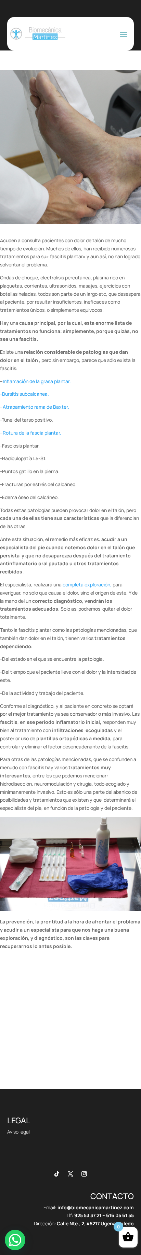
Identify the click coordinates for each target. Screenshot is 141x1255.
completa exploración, (87, 584)
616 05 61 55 (120, 1215)
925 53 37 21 (87, 1215)
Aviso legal (18, 1131)
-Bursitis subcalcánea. (24, 394)
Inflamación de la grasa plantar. (37, 381)
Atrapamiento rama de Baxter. (36, 407)
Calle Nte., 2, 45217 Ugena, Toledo (95, 1223)
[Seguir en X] (70, 1173)
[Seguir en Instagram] (84, 1173)
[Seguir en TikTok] (56, 1173)
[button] (15, 1240)
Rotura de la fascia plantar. (32, 432)
